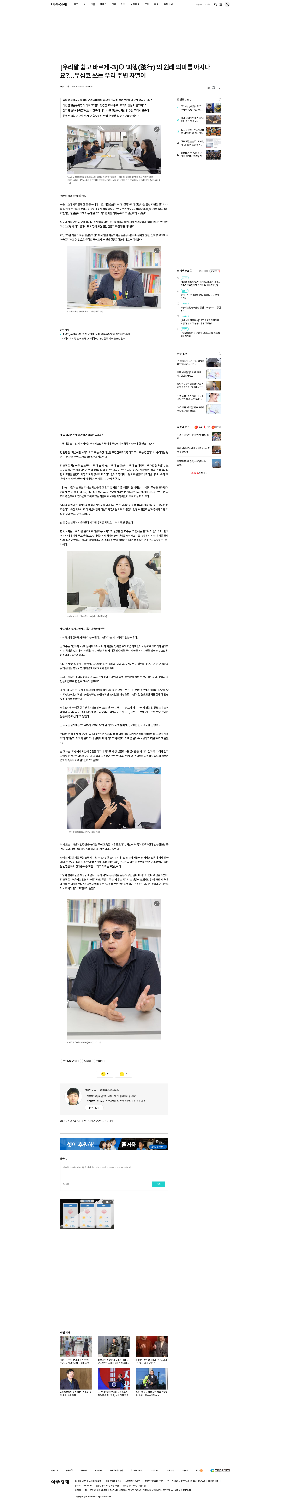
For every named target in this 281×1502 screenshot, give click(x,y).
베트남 (218, 427)
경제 (114, 4)
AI (84, 4)
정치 (123, 4)
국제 (147, 4)
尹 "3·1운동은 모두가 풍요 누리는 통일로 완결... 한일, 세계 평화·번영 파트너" (113, 1394)
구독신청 (69, 1470)
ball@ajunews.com (109, 1090)
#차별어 (99, 1061)
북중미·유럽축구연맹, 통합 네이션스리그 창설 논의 (201, 309)
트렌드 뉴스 (183, 99)
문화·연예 (168, 4)
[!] (220, 99)
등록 (159, 1184)
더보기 (191, 474)
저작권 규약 (154, 1470)
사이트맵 (184, 1470)
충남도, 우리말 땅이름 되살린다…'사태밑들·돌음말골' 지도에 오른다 (96, 334)
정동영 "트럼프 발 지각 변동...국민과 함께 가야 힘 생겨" (111, 1096)
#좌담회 (87, 1061)
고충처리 (170, 1470)
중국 (76, 4)
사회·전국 (135, 4)
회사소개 (54, 1470)
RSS (198, 1470)
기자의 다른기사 (94, 1108)
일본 (209, 427)
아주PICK (182, 354)
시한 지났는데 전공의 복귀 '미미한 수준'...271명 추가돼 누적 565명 (75, 1361)
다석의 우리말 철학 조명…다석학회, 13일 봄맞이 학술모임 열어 (93, 338)
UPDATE (214, 271)
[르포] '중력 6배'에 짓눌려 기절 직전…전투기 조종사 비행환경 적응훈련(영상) (113, 1362)
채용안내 (83, 1470)
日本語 (207, 4)
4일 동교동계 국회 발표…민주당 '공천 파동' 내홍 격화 (75, 1394)
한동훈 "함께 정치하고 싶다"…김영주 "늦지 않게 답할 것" (151, 1361)
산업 (93, 4)
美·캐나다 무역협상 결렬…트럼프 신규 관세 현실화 (200, 296)
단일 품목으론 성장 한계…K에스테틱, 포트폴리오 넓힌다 (200, 335)
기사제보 (98, 1470)
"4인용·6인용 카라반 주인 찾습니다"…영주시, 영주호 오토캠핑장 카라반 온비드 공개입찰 (201, 284)
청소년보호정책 (137, 1470)
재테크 (103, 4)
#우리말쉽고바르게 (71, 1061)
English (199, 4)
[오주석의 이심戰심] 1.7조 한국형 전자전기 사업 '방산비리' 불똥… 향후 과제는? (200, 322)
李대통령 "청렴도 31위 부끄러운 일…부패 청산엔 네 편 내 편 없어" (116, 1100)
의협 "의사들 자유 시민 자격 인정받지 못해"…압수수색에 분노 (151, 1394)
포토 (156, 4)
